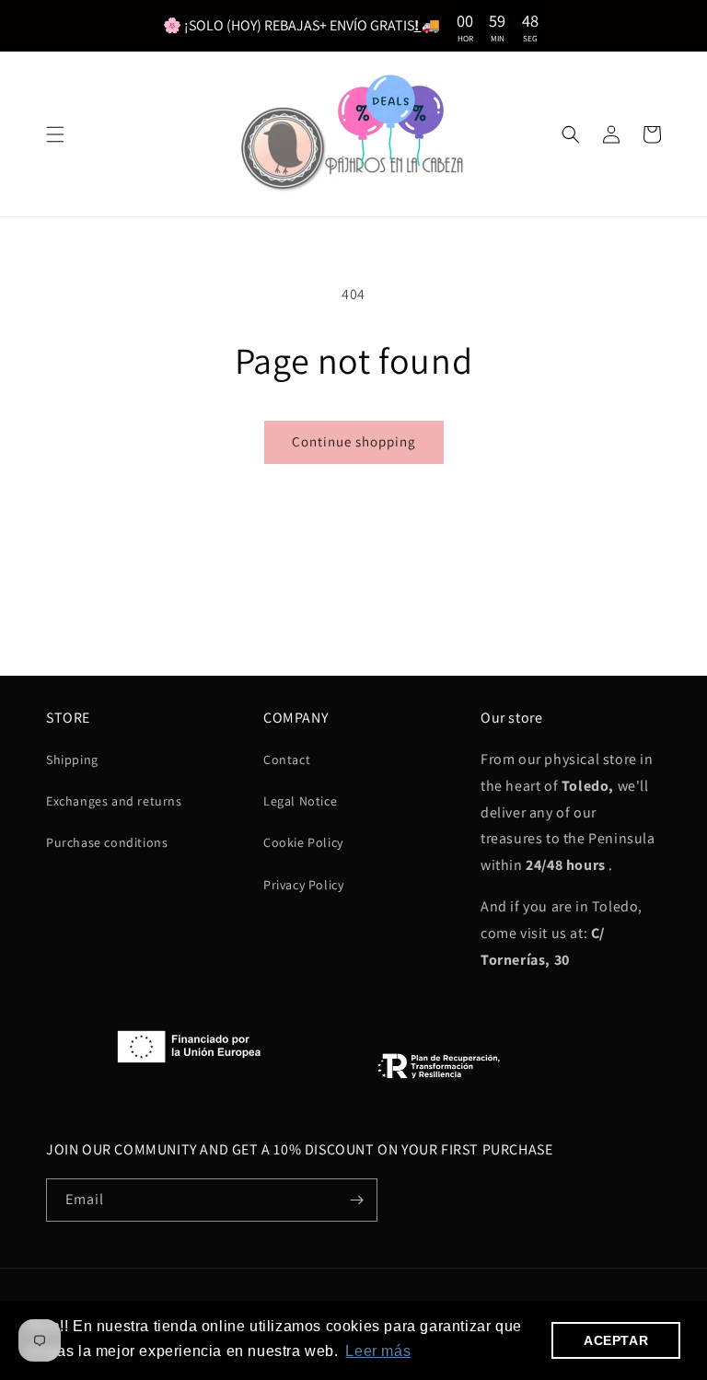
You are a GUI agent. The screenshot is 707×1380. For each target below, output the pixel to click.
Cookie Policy (303, 842)
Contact (286, 759)
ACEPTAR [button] (616, 1340)
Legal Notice (300, 801)
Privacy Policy (303, 884)
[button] (55, 134)
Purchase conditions (107, 842)
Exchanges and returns (114, 801)
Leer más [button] (378, 1351)
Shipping (72, 759)
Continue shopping (354, 441)
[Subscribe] (356, 1200)
